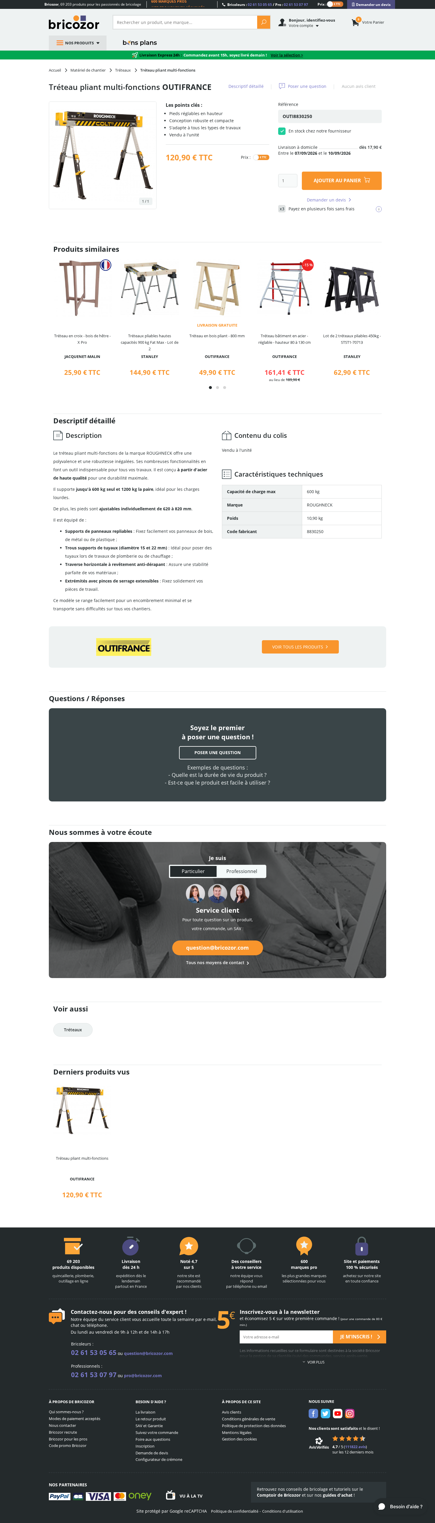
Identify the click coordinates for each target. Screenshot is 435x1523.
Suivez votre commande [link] (157, 1432)
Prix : (322, 4)
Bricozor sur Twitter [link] (325, 1413)
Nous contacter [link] (62, 1425)
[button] (210, 388)
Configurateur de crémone (159, 1459)
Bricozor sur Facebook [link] (313, 1413)
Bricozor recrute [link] (63, 1432)
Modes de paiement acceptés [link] (74, 1418)
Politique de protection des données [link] (254, 1425)
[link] (371, 4)
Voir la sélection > (287, 55)
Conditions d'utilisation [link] (282, 1511)
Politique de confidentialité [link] (234, 1511)
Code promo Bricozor (67, 1445)
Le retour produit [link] (151, 1419)
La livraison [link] (145, 1412)
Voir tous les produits (297, 647)
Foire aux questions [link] (153, 1439)
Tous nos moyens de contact (215, 962)
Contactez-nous (91, 1311)
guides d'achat (337, 1495)
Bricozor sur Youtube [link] (337, 1413)
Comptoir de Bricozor (279, 1495)
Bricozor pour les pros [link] (68, 1439)
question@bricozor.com (217, 947)
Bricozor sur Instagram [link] (350, 1413)
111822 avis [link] (355, 1446)
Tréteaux (73, 1029)
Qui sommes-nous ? (66, 1411)
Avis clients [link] (231, 1412)
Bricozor (76, 22)
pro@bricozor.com (143, 1375)
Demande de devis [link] (152, 1453)
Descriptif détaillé (246, 86)
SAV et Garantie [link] (149, 1425)
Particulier (193, 871)
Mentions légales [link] (237, 1432)
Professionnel (241, 871)
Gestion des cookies (239, 1439)
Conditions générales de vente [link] (248, 1419)
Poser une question (307, 86)
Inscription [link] (145, 1446)
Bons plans (140, 43)
